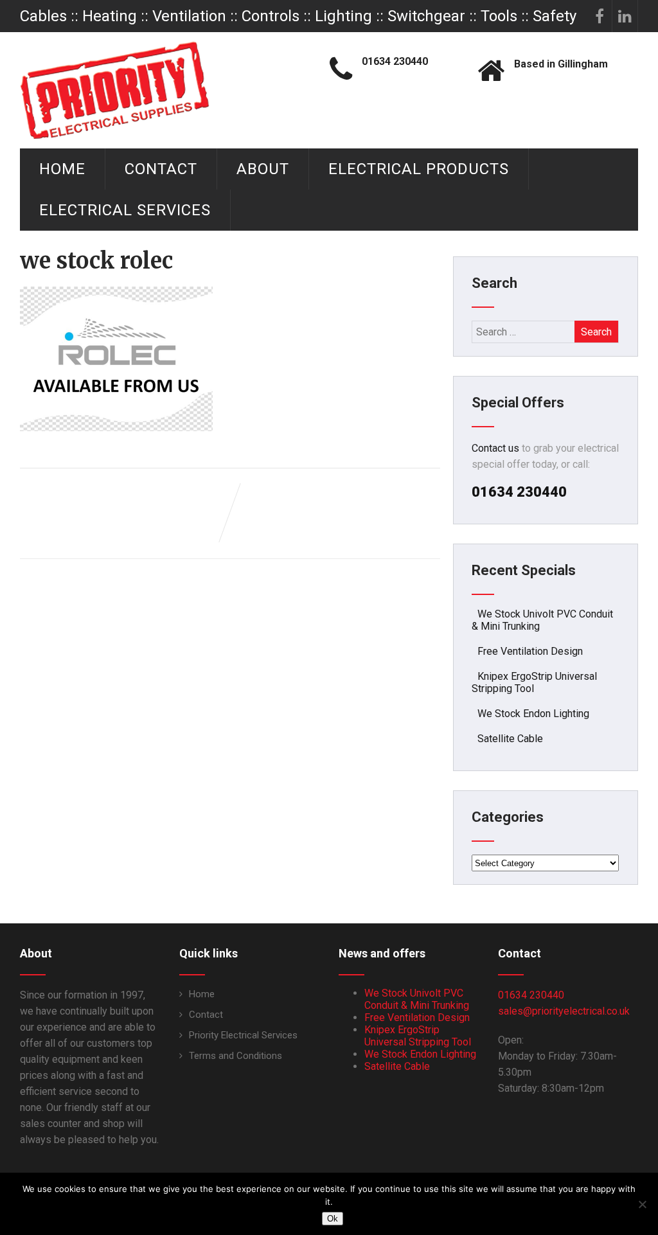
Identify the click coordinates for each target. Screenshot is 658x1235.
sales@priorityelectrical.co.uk (564, 1011)
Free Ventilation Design (530, 651)
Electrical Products (418, 169)
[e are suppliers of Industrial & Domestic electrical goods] (114, 90)
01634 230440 (531, 995)
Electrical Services (125, 210)
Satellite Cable (510, 739)
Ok (332, 1218)
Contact (161, 169)
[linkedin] (625, 16)
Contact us (495, 448)
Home (62, 169)
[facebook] (599, 16)
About (262, 169)
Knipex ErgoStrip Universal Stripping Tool (417, 1036)
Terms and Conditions (235, 1056)
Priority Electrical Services (243, 1035)
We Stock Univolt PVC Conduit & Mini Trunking (416, 999)
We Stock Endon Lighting (533, 713)
